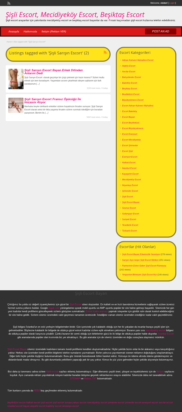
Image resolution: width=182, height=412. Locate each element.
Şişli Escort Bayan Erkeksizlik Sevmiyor (141, 254)
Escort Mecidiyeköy (131, 140)
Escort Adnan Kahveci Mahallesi (137, 105)
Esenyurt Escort (129, 157)
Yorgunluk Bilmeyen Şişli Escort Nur (139, 274)
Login (172, 3)
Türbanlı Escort (129, 231)
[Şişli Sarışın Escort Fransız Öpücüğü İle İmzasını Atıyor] (15, 112)
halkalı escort (33, 402)
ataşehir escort (38, 406)
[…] (37, 84)
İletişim (160, 371)
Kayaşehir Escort (130, 174)
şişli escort (46, 402)
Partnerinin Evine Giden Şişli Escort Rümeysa (144, 266)
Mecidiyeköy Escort (131, 179)
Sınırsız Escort (129, 208)
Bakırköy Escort (129, 83)
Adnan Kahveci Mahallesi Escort (137, 60)
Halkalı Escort (128, 162)
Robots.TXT (90, 378)
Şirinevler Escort (130, 191)
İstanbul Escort (129, 168)
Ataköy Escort (128, 66)
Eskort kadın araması (97, 311)
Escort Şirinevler (130, 145)
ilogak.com (54, 308)
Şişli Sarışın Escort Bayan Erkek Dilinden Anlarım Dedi (53, 72)
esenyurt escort (150, 402)
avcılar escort (166, 402)
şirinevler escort (116, 402)
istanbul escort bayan (18, 406)
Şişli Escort (127, 196)
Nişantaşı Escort (130, 185)
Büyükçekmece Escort (132, 100)
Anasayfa (14, 31)
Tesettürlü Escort (130, 225)
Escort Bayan (128, 117)
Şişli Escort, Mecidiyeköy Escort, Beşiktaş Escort (75, 14)
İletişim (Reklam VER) (54, 31)
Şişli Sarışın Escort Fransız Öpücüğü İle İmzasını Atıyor (52, 101)
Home (9, 42)
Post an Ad (160, 31)
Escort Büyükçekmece (132, 128)
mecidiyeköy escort (155, 330)
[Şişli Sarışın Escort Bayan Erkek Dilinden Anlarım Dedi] (15, 88)
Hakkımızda (30, 31)
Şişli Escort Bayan (131, 202)
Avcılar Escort (128, 71)
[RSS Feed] (8, 2)
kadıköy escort (53, 406)
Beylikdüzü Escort (130, 94)
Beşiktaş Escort (129, 88)
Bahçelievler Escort (131, 77)
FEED (37, 390)
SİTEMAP (75, 378)
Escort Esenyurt (129, 134)
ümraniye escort (70, 406)
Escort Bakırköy (129, 111)
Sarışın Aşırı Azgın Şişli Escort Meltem (140, 260)
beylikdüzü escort (16, 402)
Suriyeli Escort (129, 219)
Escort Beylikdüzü (130, 123)
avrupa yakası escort (75, 402)
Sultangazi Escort (130, 213)
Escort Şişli (127, 151)
